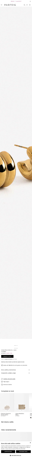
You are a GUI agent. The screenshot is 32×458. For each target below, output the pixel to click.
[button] (16, 455)
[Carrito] (29, 5)
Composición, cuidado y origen (8, 373)
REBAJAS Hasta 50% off (16, 1)
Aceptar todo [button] (8, 451)
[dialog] (16, 449)
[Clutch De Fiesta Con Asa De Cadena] (7, 402)
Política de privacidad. (20, 448)
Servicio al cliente (7, 384)
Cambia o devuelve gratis (9, 378)
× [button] (30, 442)
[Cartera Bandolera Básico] (22, 402)
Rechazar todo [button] (23, 451)
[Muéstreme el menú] (1, 5)
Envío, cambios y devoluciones (8, 369)
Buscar (24, 5)
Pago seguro (6, 381)
